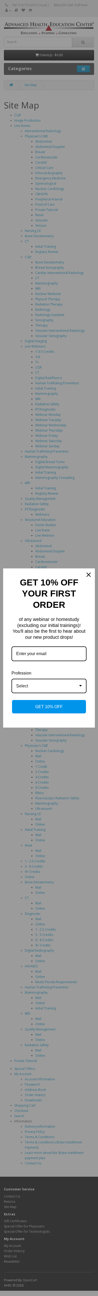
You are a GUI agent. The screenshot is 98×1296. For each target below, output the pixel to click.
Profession (21, 673)
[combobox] (49, 686)
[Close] (88, 574)
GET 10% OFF (49, 706)
